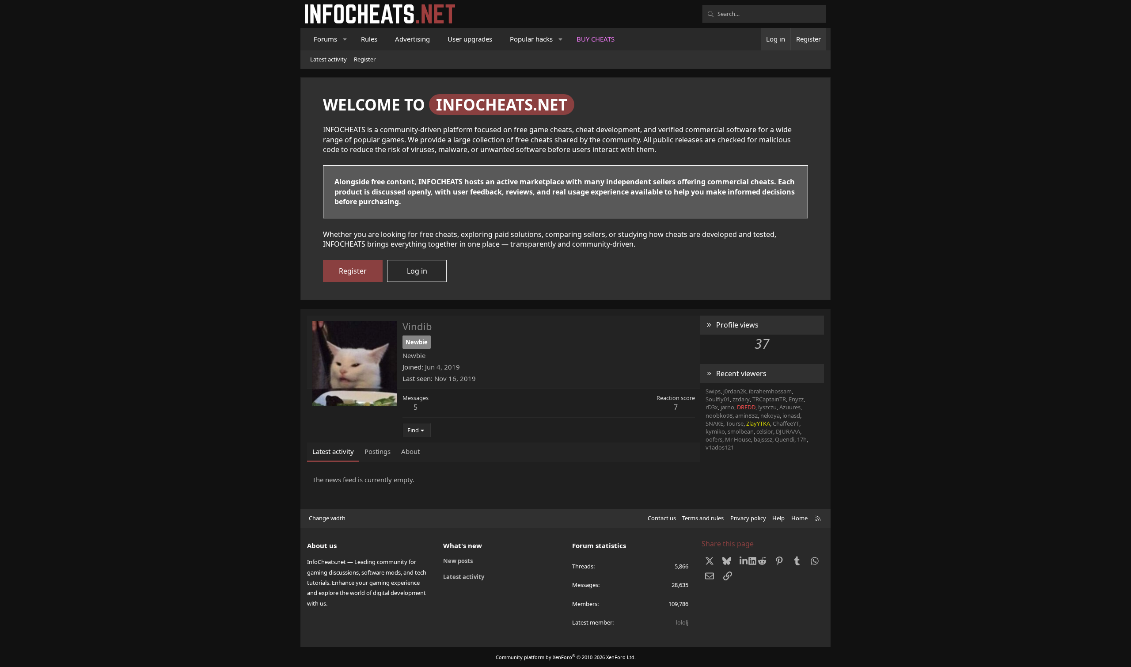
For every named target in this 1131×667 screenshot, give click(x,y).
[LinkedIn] (744, 560)
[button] (345, 39)
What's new (462, 545)
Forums (325, 38)
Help (778, 518)
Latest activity (328, 59)
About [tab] (410, 451)
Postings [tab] (377, 451)
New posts (458, 561)
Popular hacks (531, 38)
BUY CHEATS (596, 38)
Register (365, 59)
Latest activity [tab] (333, 451)
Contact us (662, 518)
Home (799, 518)
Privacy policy (748, 518)
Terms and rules (703, 518)
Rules (369, 38)
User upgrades (470, 38)
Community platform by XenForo (566, 657)
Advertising (412, 38)
